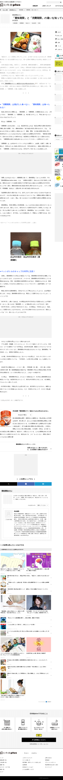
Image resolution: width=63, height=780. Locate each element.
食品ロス (28, 23)
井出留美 (16, 511)
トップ (1, 757)
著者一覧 (2, 769)
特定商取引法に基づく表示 (51, 764)
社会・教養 (5, 9)
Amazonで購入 (22, 415)
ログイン (35, 753)
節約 (39, 23)
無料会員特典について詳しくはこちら (39, 744)
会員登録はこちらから (40, 739)
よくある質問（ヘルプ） (28, 769)
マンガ (57, 139)
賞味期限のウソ (12, 9)
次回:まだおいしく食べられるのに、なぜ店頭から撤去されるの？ (37, 448)
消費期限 (22, 23)
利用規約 (47, 760)
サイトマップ (48, 767)
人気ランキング (46, 5)
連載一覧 (2, 764)
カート (27, 753)
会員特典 (25, 764)
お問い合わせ (48, 757)
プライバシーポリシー (50, 762)
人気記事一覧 (3, 762)
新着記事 (35, 5)
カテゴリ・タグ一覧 (5, 767)
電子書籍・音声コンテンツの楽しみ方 (32, 762)
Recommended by (42, 701)
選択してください (42, 505)
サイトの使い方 (26, 760)
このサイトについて (27, 757)
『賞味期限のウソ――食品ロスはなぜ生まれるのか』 (19, 83)
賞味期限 (15, 23)
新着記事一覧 (3, 760)
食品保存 (34, 23)
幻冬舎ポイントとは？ (28, 767)
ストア (1, 771)
